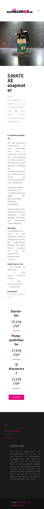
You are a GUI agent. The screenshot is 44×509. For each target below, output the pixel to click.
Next (40, 44)
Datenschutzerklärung (12, 431)
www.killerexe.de (23, 502)
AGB (6, 425)
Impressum (8, 437)
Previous (3, 44)
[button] (16, 397)
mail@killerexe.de (17, 505)
